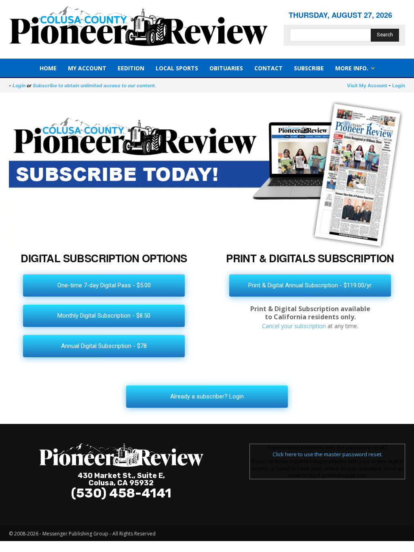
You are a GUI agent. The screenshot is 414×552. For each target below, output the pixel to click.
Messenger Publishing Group (75, 533)
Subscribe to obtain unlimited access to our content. (94, 85)
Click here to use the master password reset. (327, 454)
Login (19, 85)
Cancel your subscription (294, 326)
